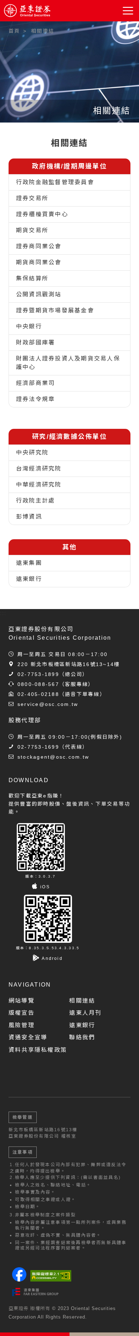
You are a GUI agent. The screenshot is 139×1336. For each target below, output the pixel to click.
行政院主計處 (35, 501)
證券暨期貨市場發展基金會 (55, 310)
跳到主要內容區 (25, 28)
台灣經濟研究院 (39, 469)
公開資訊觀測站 (39, 294)
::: (3, 47)
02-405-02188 (38, 694)
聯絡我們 (82, 1037)
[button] (128, 10)
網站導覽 (22, 1001)
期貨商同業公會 (39, 262)
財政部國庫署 (35, 342)
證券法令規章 (35, 399)
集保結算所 (32, 278)
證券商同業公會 (39, 246)
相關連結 (82, 1001)
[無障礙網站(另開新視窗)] (50, 1276)
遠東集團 (29, 563)
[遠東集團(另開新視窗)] (35, 1292)
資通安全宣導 (28, 1037)
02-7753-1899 (38, 674)
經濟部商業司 (35, 383)
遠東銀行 (29, 579)
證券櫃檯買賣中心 (42, 214)
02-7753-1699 (38, 747)
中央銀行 (29, 326)
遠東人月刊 (85, 1013)
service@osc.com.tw (47, 704)
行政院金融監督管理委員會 (55, 182)
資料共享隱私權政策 (38, 1050)
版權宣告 (22, 1013)
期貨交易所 (32, 230)
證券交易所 (32, 198)
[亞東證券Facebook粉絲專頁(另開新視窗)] (19, 1280)
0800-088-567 (38, 684)
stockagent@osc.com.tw (53, 757)
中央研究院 (32, 452)
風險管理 (22, 1025)
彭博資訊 (29, 517)
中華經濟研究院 (39, 485)
